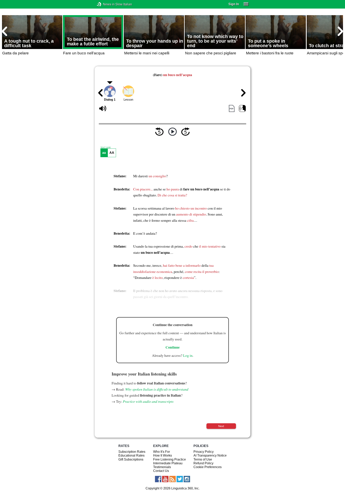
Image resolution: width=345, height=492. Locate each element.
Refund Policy (203, 463)
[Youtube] (165, 479)
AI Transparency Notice (210, 455)
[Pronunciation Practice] (242, 108)
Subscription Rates (131, 451)
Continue (173, 347)
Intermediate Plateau (167, 463)
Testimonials (162, 467)
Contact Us (161, 470)
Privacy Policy (203, 451)
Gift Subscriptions (130, 459)
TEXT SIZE (105, 148)
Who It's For (161, 451)
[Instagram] (187, 479)
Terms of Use (202, 459)
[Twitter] (179, 479)
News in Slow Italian (105, 4)
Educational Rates (131, 455)
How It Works (162, 455)
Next (221, 426)
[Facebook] (158, 479)
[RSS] (172, 479)
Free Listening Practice (169, 459)
